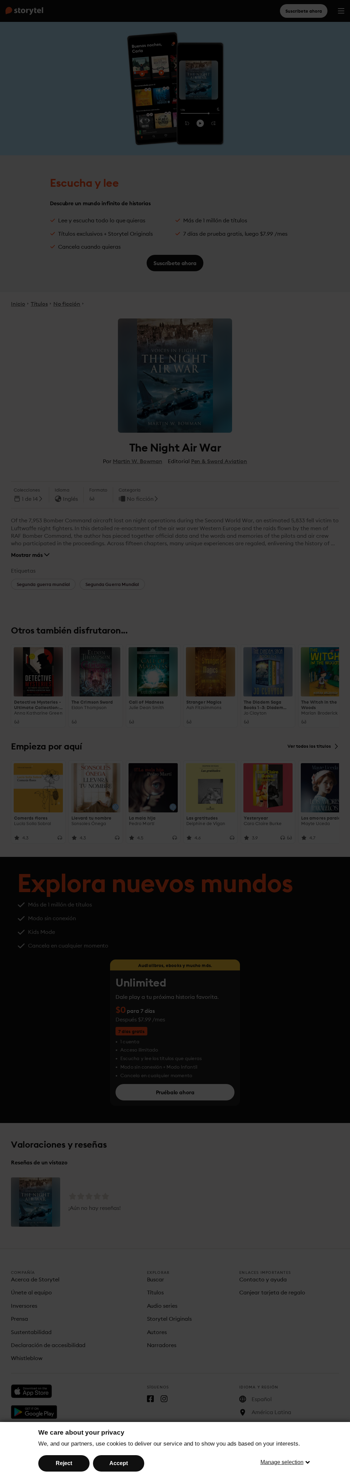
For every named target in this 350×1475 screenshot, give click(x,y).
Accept (118, 1463)
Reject (64, 1463)
